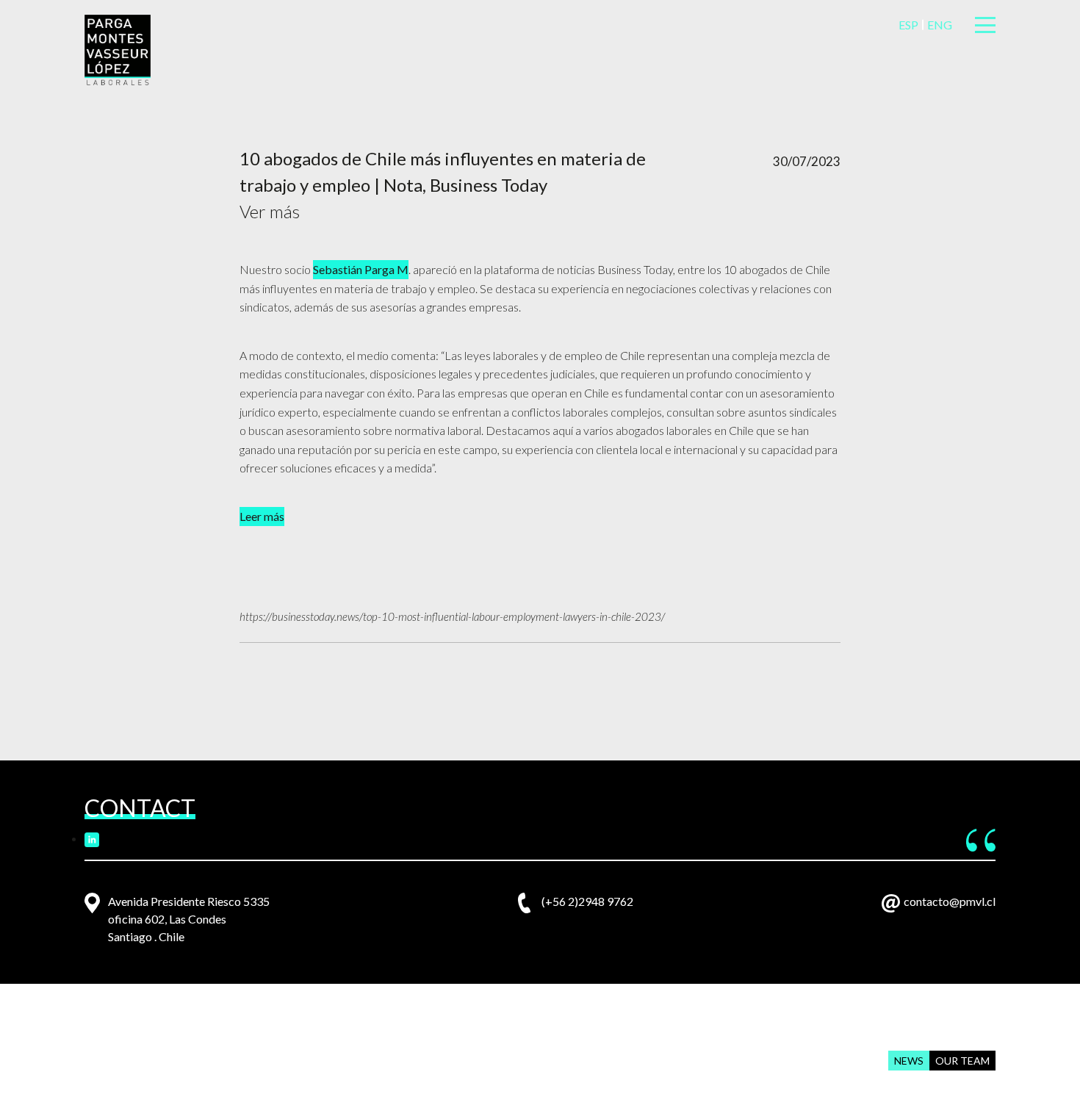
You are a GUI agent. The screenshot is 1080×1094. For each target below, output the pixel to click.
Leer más (262, 516)
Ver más (270, 211)
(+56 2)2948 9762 (587, 901)
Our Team (962, 1060)
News (909, 1060)
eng (939, 25)
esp (908, 25)
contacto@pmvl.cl (950, 901)
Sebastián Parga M (360, 269)
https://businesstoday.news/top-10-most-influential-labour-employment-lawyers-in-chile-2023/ (452, 616)
